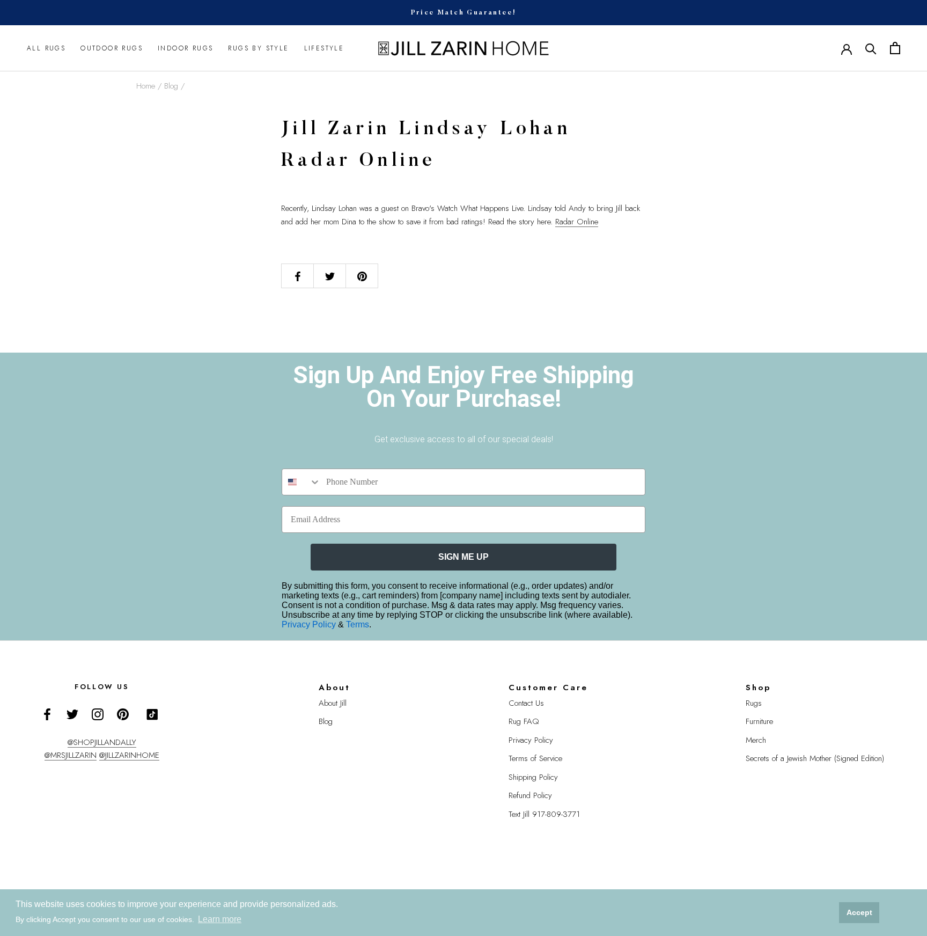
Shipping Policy (533, 777)
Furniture (759, 721)
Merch (756, 740)
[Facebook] (47, 713)
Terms (357, 624)
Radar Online (576, 222)
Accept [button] (859, 912)
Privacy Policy (310, 624)
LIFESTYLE (324, 48)
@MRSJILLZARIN (71, 755)
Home (145, 86)
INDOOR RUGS (185, 48)
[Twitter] (72, 713)
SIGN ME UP (463, 556)
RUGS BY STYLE (258, 48)
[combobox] (301, 482)
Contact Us (526, 703)
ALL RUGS (46, 48)
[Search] (871, 48)
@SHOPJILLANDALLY (102, 742)
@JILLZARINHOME (129, 755)
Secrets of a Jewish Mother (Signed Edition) (815, 758)
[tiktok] (152, 714)
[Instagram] (98, 713)
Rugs (754, 703)
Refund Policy (530, 795)
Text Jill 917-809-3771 (544, 814)
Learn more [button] (219, 919)
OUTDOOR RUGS (111, 48)
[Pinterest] (123, 713)
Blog (171, 86)
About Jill (333, 703)
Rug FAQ (524, 721)
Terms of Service (535, 758)
